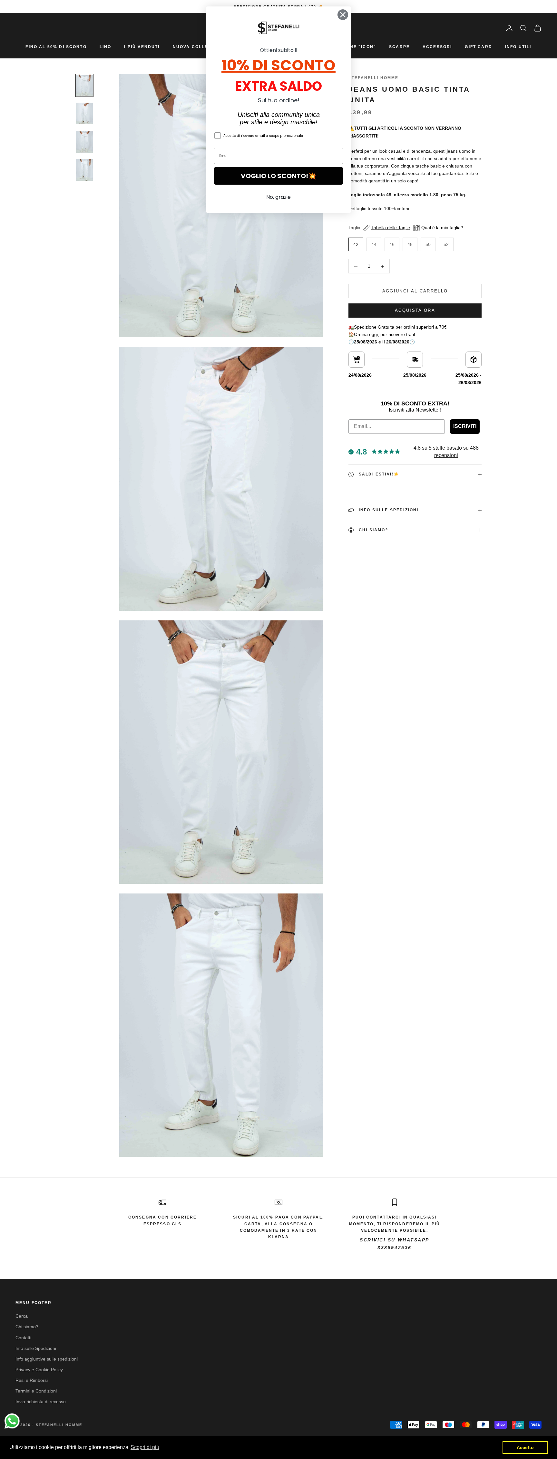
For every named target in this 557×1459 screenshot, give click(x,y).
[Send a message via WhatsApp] (12, 1421)
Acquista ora (415, 310)
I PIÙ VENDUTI (142, 47)
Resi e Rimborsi (31, 1380)
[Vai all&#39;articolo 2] (84, 113)
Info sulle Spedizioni (35, 1348)
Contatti (23, 1337)
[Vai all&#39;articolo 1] (84, 85)
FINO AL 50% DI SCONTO (55, 47)
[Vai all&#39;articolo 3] (84, 141)
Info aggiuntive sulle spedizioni (46, 1359)
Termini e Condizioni (36, 1390)
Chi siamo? (26, 1326)
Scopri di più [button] (145, 1447)
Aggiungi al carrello (415, 291)
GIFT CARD (478, 47)
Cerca (21, 1316)
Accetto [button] (525, 1447)
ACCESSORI (437, 47)
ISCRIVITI (464, 426)
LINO (106, 47)
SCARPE (399, 47)
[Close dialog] (342, 14)
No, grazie (278, 197)
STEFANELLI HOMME (373, 78)
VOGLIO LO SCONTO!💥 (278, 175)
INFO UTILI (518, 47)
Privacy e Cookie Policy (39, 1369)
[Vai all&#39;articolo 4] (84, 169)
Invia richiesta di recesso (40, 1401)
